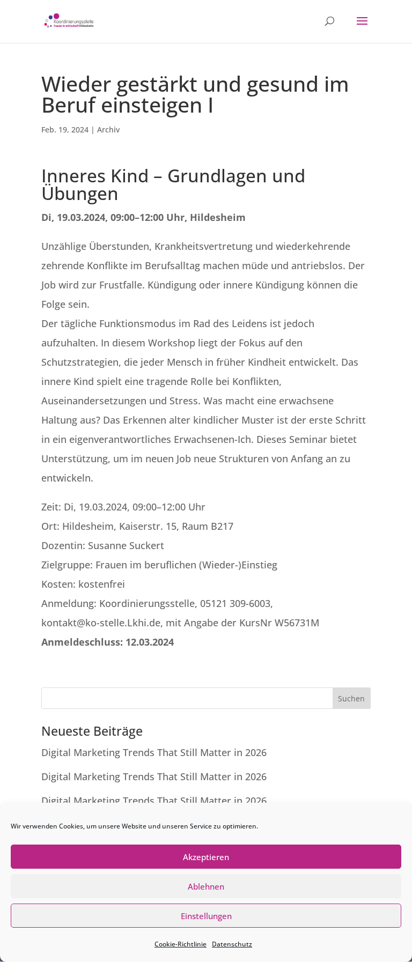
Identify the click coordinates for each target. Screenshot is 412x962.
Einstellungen (206, 916)
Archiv (108, 129)
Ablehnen (206, 886)
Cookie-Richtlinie (180, 944)
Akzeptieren (206, 857)
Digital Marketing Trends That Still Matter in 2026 (154, 752)
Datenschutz (232, 944)
